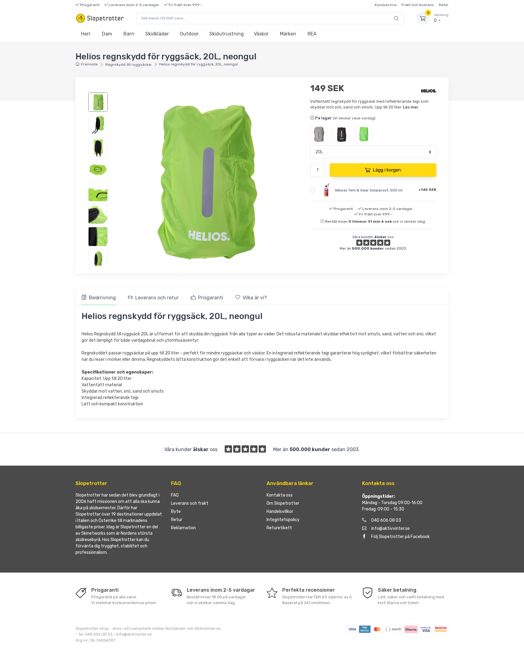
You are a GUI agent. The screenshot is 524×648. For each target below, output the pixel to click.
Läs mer (410, 107)
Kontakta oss (280, 495)
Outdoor (189, 34)
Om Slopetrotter (283, 503)
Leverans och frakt (189, 503)
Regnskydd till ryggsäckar (129, 64)
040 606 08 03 (386, 520)
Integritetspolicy (283, 519)
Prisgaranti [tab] (210, 298)
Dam (107, 34)
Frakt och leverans (417, 5)
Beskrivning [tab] (102, 298)
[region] (101, 177)
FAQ (175, 495)
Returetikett (279, 527)
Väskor (261, 34)
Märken (288, 34)
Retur (443, 5)
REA (312, 34)
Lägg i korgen (387, 170)
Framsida (89, 64)
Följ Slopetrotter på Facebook (400, 536)
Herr (86, 34)
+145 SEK (427, 190)
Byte (176, 511)
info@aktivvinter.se (390, 528)
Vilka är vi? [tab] (255, 298)
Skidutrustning (226, 34)
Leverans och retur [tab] (157, 298)
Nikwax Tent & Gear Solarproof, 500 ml (368, 190)
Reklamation (183, 527)
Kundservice (386, 5)
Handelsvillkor (280, 511)
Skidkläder (157, 34)
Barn (128, 34)
